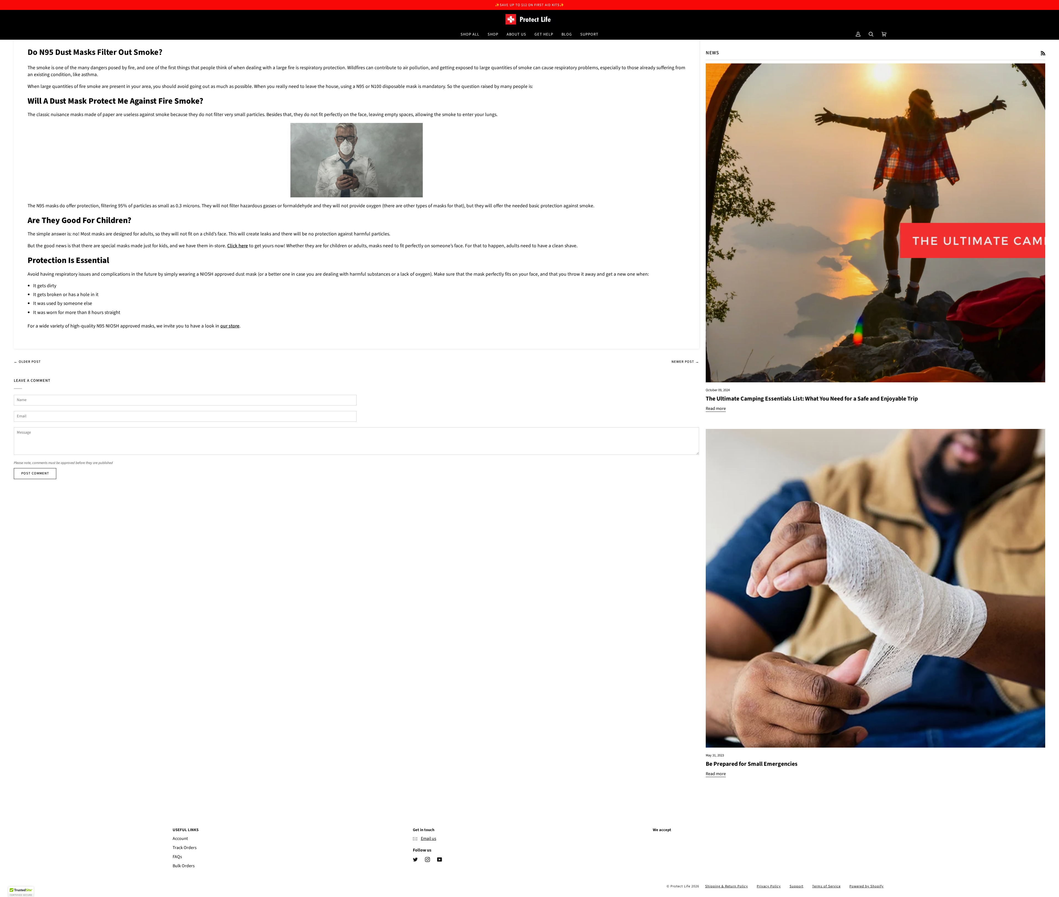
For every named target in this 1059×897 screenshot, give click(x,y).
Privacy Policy (769, 886)
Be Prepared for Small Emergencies (752, 764)
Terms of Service (826, 886)
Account (180, 839)
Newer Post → (685, 361)
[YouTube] (439, 859)
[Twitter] (415, 859)
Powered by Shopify (866, 886)
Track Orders (185, 848)
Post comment (35, 473)
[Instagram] (427, 859)
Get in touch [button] (423, 830)
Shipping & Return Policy (726, 886)
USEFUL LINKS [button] (186, 830)
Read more (716, 408)
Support (796, 886)
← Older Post (27, 361)
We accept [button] (662, 830)
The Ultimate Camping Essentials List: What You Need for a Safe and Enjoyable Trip (812, 398)
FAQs (177, 857)
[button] (492, 34)
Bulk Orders (184, 866)
